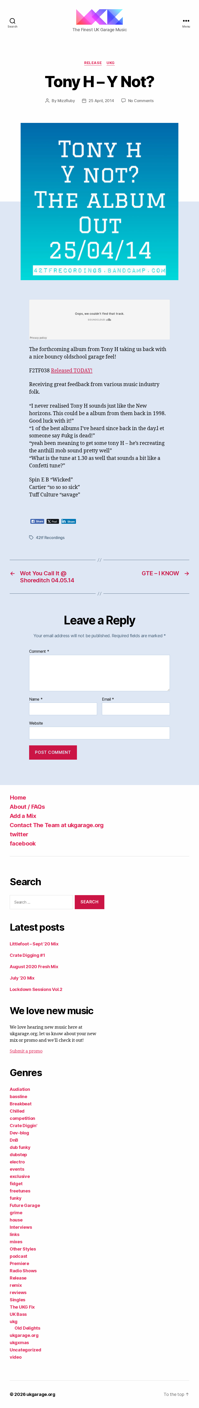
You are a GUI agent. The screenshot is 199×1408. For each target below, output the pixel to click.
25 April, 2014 (101, 100)
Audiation (20, 1089)
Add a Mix (23, 815)
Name (35, 699)
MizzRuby (66, 100)
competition (22, 1118)
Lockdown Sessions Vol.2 (36, 989)
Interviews (21, 1227)
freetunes (20, 1190)
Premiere (19, 1263)
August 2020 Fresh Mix (34, 966)
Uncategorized (25, 1349)
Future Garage (25, 1205)
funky (16, 1198)
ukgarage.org (24, 1335)
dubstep (18, 1154)
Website (36, 723)
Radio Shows (23, 1270)
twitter (19, 834)
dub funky (20, 1147)
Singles (17, 1299)
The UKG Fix (22, 1307)
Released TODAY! (71, 370)
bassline (18, 1096)
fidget (16, 1183)
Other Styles (23, 1248)
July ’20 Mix (22, 978)
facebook (23, 843)
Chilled (17, 1111)
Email (108, 699)
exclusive (20, 1176)
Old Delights (27, 1328)
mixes (16, 1241)
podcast (18, 1256)
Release (93, 63)
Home (18, 797)
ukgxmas (19, 1342)
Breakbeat (21, 1103)
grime (16, 1212)
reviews (18, 1292)
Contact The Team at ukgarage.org (57, 825)
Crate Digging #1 (27, 955)
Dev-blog (19, 1132)
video (16, 1357)
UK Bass (18, 1314)
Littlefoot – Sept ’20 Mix (34, 943)
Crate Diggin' (23, 1125)
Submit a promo (26, 1051)
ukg (111, 63)
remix (16, 1285)
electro (17, 1161)
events (17, 1169)
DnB (14, 1140)
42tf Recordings (50, 537)
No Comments (141, 100)
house (16, 1219)
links (14, 1234)
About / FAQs (27, 806)
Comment (39, 651)
